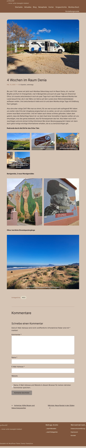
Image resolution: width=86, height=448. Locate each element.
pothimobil (3, 425)
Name (14, 357)
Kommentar (17, 334)
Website (15, 376)
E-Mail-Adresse (18, 367)
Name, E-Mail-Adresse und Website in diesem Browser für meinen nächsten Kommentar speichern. (42, 386)
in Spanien (22, 84)
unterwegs (30, 84)
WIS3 (23, 297)
